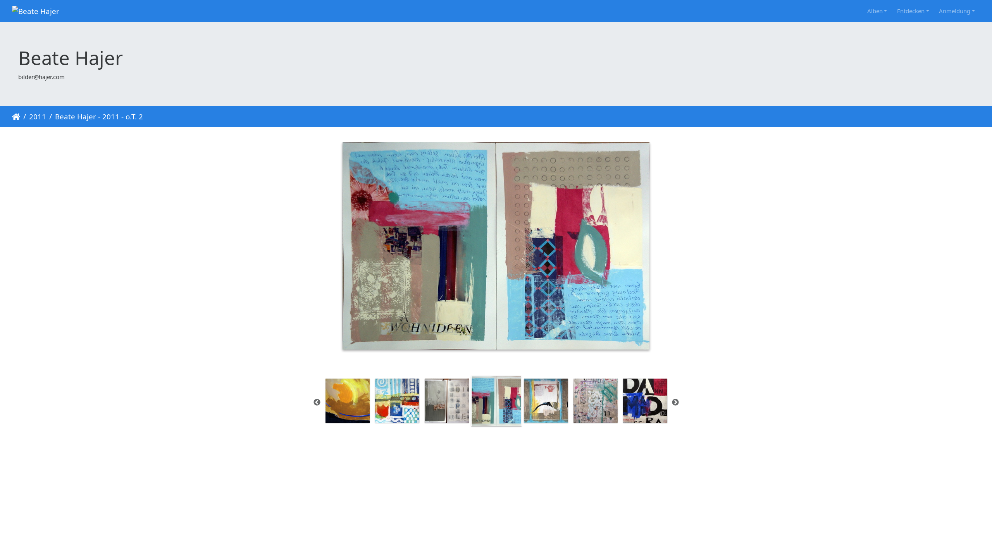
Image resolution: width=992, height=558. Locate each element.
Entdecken (911, 11)
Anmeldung (954, 11)
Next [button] (675, 402)
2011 (37, 116)
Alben (875, 11)
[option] (347, 400)
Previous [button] (317, 402)
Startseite (16, 116)
